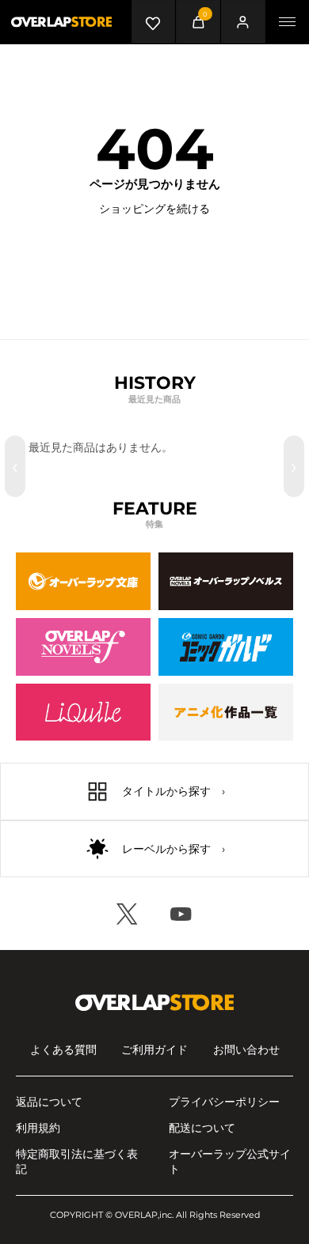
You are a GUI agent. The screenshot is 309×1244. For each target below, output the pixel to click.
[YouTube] (181, 913)
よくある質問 (63, 1049)
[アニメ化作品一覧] (225, 712)
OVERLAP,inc (143, 1214)
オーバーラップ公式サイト (230, 1161)
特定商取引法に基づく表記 (77, 1161)
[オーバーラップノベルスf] (83, 647)
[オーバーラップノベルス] (225, 581)
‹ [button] (15, 466)
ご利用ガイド (154, 1049)
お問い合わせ (246, 1049)
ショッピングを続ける (154, 208)
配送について (202, 1127)
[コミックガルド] (225, 647)
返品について (49, 1101)
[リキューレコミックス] (83, 712)
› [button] (294, 466)
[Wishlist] (153, 21)
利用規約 (38, 1127)
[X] (127, 913)
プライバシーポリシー (224, 1101)
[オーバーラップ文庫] (83, 581)
